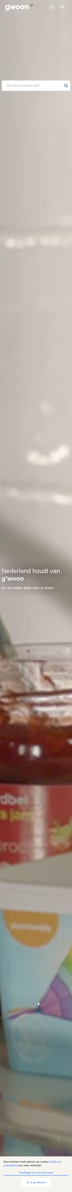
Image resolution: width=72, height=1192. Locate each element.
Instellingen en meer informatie (36, 1172)
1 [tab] (33, 1004)
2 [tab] (38, 1004)
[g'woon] (21, 7)
